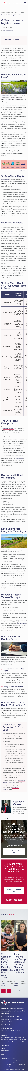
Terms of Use (22, 1064)
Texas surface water (6, 179)
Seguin (3, 1048)
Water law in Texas (5, 95)
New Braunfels (5, 1050)
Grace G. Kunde (3, 984)
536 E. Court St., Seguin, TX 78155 (10, 1016)
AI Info (8, 1066)
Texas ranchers (19, 458)
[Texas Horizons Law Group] (4, 3)
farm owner (11, 735)
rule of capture (11, 231)
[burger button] (25, 3)
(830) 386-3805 (5, 1024)
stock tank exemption (8, 428)
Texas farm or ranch (19, 47)
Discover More (23, 991)
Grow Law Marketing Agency (17, 1069)
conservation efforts (21, 623)
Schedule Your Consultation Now (14, 851)
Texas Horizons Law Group (9, 12)
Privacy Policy (9, 1064)
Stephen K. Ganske (8, 30)
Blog (22, 12)
